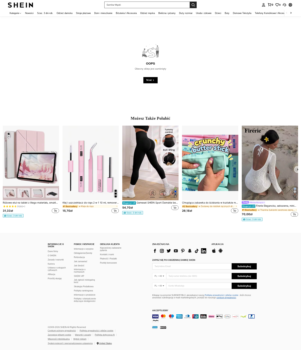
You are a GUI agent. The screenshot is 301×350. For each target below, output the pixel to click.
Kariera (51, 264)
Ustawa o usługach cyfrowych (57, 269)
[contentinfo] (204, 318)
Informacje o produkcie (84, 295)
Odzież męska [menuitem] (147, 13)
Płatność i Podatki (108, 258)
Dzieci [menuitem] (218, 13)
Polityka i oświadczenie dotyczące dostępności (85, 299)
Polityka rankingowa (83, 290)
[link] (270, 5)
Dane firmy (53, 251)
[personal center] (263, 5)
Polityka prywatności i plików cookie (221, 295)
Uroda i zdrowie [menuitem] (203, 13)
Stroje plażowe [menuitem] (83, 13)
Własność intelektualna (59, 339)
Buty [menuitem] (227, 13)
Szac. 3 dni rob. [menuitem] (45, 13)
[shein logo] (20, 4)
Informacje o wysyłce (84, 249)
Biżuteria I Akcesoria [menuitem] (126, 13)
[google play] (220, 252)
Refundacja (79, 257)
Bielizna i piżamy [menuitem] (167, 13)
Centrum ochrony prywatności (62, 330)
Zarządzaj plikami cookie (59, 335)
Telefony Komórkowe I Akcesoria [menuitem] (271, 13)
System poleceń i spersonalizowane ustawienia (70, 343)
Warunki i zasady (83, 335)
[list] (180, 250)
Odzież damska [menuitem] (64, 13)
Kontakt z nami (107, 254)
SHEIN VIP (79, 276)
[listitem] (31, 172)
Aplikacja (217, 244)
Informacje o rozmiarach (80, 270)
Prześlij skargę (55, 278)
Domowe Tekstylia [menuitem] (242, 13)
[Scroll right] (291, 13)
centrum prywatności (226, 297)
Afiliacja (51, 274)
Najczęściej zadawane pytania (110, 249)
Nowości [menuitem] (29, 13)
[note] (13, 215)
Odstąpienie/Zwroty (83, 253)
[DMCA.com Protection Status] (163, 327)
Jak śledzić (79, 265)
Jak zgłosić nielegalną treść (84, 281)
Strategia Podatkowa (84, 286)
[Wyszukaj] (193, 5)
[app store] (213, 252)
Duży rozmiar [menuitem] (185, 13)
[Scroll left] (286, 13)
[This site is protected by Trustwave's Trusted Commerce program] (154, 327)
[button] (284, 5)
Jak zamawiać (80, 261)
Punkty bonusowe (108, 263)
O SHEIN (52, 255)
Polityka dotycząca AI (105, 335)
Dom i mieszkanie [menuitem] (103, 13)
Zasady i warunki (56, 259)
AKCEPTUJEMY (160, 310)
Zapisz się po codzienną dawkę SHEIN (173, 260)
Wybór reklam (79, 339)
